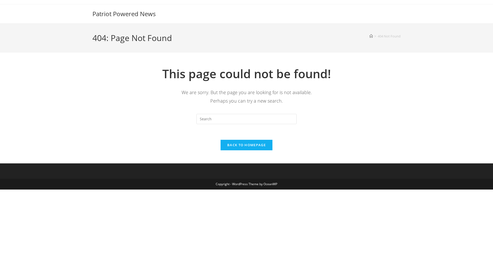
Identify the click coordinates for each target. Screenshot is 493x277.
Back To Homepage (246, 145)
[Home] (371, 36)
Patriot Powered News (124, 13)
